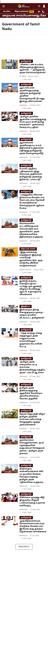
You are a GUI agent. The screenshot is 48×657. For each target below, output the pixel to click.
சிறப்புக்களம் (22, 11)
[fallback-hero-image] (10, 70)
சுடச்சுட (7, 11)
